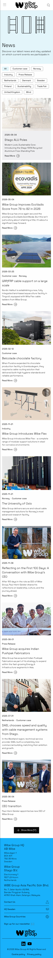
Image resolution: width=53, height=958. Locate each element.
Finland (7, 86)
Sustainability (24, 86)
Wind (28, 92)
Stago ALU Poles (16, 140)
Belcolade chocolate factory (21, 358)
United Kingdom (12, 92)
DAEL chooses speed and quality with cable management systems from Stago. (24, 729)
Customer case (20, 68)
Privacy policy (34, 954)
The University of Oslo (17, 503)
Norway (37, 68)
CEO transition (11, 806)
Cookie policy (18, 954)
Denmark (26, 80)
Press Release (25, 74)
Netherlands (10, 80)
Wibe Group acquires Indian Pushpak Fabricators (20, 651)
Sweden (41, 80)
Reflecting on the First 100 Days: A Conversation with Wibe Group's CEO (25, 572)
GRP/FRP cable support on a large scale (24, 283)
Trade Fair (42, 86)
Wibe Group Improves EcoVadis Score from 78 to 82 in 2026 (23, 207)
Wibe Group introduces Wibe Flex (24, 433)
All (5, 68)
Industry (8, 74)
